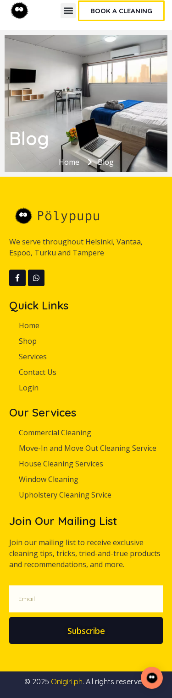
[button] (68, 10)
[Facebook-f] (17, 278)
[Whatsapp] (36, 278)
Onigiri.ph (67, 681)
